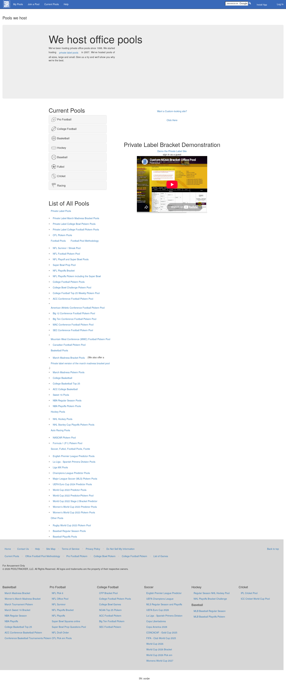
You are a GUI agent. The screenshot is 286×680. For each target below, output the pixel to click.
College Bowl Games (110, 604)
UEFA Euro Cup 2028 (157, 610)
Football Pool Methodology (85, 240)
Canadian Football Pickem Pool (69, 344)
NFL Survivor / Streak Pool (67, 248)
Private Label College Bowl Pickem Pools (74, 223)
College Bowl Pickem (105, 556)
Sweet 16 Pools (61, 394)
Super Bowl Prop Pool (64, 265)
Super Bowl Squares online (66, 621)
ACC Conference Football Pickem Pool (73, 298)
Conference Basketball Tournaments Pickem (28, 638)
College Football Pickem (134, 556)
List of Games (160, 556)
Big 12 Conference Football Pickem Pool (74, 313)
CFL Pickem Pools (62, 235)
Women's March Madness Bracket (23, 598)
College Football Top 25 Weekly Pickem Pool (76, 293)
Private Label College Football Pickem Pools (76, 229)
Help (66, 4)
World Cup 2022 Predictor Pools (69, 489)
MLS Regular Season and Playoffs (164, 604)
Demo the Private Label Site (172, 151)
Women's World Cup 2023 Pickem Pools (74, 512)
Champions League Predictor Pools (71, 473)
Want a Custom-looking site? (172, 111)
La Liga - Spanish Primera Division (164, 615)
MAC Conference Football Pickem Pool (73, 324)
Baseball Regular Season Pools (69, 531)
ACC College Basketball (65, 389)
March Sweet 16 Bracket (17, 610)
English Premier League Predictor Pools (74, 456)
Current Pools (51, 4)
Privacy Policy (93, 548)
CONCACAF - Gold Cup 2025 (161, 632)
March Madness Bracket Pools (69, 357)
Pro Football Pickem (76, 556)
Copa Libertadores (156, 621)
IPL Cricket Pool (249, 593)
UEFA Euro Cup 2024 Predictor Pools (72, 484)
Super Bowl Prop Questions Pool (69, 626)
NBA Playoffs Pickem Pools (67, 406)
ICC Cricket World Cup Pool (255, 598)
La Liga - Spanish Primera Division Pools (74, 461)
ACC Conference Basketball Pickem (23, 632)
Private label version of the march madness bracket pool (80, 363)
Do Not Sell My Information (120, 548)
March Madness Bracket (17, 593)
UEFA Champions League (159, 598)
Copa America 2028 (156, 626)
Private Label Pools (61, 211)
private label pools (68, 52)
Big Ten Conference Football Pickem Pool (74, 319)
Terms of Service (70, 548)
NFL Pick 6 (57, 593)
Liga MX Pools (60, 467)
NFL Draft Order (60, 632)
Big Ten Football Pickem (111, 621)
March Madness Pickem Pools (68, 372)
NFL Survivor (59, 604)
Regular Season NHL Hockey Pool (212, 593)
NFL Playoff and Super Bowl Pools (71, 259)
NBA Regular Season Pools (67, 400)
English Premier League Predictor (164, 593)
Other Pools (57, 518)
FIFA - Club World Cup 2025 (161, 638)
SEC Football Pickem (110, 626)
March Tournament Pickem (19, 604)
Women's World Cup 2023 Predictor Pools (75, 506)
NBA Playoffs (11, 621)
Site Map (50, 548)
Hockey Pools (58, 411)
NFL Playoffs (58, 615)
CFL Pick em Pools (62, 638)
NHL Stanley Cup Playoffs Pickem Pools (73, 424)
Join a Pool (33, 4)
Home (8, 548)
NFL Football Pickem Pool (66, 253)
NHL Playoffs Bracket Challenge (210, 598)
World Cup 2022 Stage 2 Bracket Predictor (75, 501)
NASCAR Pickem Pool (64, 437)
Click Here (172, 120)
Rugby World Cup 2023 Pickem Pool (72, 525)
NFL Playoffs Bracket (64, 270)
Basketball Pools (59, 350)
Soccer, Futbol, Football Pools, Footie (70, 448)
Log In (280, 4)
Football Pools (58, 240)
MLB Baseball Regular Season (210, 611)
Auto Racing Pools (60, 430)
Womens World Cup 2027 (159, 660)
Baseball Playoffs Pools (65, 536)
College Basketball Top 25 (66, 383)
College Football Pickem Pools (69, 281)
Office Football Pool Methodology (42, 556)
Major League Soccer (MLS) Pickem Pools (75, 478)
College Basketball (62, 378)
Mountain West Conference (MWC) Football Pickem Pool (80, 339)
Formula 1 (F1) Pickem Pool (67, 443)
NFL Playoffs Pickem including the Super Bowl (77, 276)
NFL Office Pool (60, 598)
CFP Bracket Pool (108, 593)
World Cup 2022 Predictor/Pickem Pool (73, 495)
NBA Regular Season (16, 615)
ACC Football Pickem (110, 615)
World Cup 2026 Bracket (159, 649)
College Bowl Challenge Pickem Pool (72, 287)
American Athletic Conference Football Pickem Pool (78, 307)
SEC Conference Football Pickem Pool (73, 330)
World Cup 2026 (154, 643)
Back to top (273, 548)
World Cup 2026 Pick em (159, 655)
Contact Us (23, 548)
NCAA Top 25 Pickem (110, 610)
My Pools (18, 4)
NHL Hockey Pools (62, 419)
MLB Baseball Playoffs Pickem (209, 616)
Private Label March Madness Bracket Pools (76, 218)
